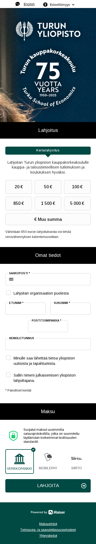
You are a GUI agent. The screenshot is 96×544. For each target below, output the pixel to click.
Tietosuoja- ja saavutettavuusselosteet (48, 530)
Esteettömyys (60, 4)
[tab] (48, 151)
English (29, 4)
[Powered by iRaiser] (48, 512)
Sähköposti (19, 273)
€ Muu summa (48, 219)
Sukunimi (62, 303)
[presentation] (48, 151)
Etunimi (16, 303)
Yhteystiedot (48, 536)
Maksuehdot (48, 524)
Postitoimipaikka (46, 320)
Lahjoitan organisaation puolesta (41, 293)
